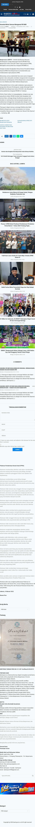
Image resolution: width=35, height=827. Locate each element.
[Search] (30, 14)
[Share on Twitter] (14, 136)
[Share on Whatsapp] (18, 136)
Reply (33, 368)
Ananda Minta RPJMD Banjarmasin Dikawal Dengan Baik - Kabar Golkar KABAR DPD (15, 387)
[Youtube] (19, 7)
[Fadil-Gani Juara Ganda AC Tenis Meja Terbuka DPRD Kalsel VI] (17, 241)
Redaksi (5, 9)
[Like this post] (7, 136)
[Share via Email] (21, 136)
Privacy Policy (28, 9)
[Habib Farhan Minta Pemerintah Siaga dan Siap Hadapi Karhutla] (17, 273)
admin (7, 26)
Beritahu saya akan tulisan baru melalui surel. (12, 446)
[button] (10, 4)
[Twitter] (17, 7)
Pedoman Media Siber (13, 9)
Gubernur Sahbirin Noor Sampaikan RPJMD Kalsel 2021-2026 (6, 126)
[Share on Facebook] (11, 136)
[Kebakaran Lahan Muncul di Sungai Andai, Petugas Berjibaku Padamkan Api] (17, 178)
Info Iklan (22, 9)
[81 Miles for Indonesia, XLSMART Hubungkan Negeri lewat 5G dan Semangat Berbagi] (17, 305)
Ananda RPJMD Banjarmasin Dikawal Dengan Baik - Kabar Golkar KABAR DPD (17, 369)
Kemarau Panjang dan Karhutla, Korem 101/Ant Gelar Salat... (14, 4)
